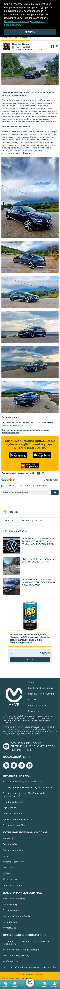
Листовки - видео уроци (16, 955)
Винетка (8, 838)
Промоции (5, 987)
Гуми (5, 856)
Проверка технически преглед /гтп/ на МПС (28, 787)
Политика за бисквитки (16, 21)
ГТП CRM (33, 699)
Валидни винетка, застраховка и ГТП (23, 781)
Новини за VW (13, 520)
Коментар (25, 485)
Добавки (7, 873)
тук (29, 750)
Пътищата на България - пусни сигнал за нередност (26, 942)
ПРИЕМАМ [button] (30, 32)
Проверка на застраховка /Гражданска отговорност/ (24, 794)
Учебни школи (10, 961)
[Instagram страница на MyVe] (14, 768)
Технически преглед (14, 898)
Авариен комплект (13, 861)
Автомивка (9, 927)
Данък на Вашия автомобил (18, 819)
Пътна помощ (11, 910)
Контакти (34, 711)
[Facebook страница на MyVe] (6, 768)
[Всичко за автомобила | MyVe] (30, 983)
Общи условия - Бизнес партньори (16, 978)
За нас (31, 682)
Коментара (51, 480)
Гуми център (10, 922)
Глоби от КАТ (10, 807)
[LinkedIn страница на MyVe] (21, 768)
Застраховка (10, 844)
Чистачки (8, 867)
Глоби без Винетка (13, 813)
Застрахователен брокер (17, 916)
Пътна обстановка (14, 825)
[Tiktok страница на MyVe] (29, 768)
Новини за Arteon (32, 520)
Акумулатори (10, 879)
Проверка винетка (13, 802)
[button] (21, 25)
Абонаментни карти (14, 850)
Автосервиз (10, 904)
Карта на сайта (37, 705)
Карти (14, 986)
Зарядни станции (13, 885)
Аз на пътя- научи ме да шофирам (21, 949)
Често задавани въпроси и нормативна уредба (29, 967)
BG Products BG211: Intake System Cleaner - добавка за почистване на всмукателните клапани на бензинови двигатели (30, 638)
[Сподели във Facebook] (52, 47)
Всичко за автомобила (40, 688)
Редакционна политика (41, 693)
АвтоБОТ (44, 987)
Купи (30, 659)
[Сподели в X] (57, 47)
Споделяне (41, 485)
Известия (55, 985)
